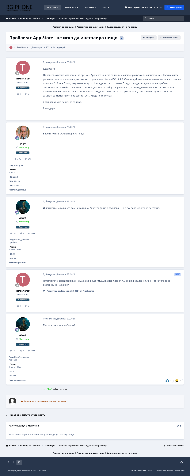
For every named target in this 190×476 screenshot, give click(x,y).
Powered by (170, 470)
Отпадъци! (59, 47)
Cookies (42, 470)
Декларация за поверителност (21, 470)
